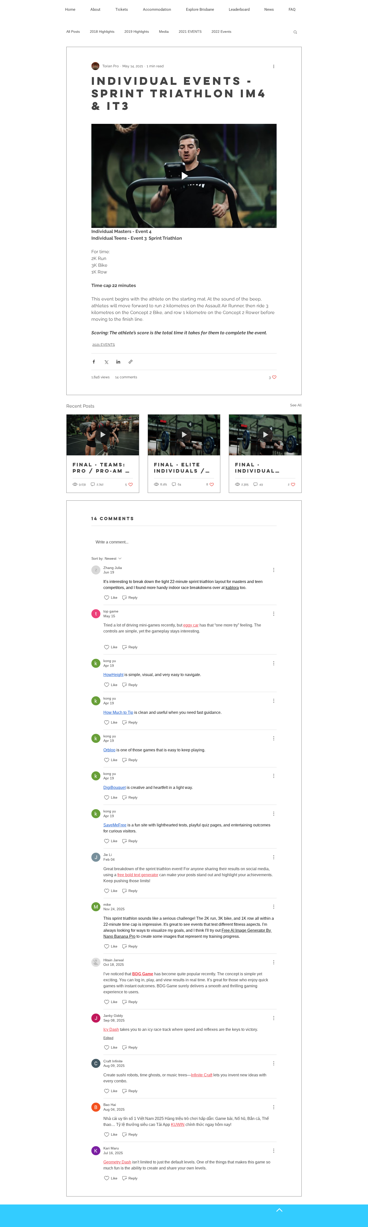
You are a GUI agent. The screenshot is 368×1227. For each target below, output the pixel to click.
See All (296, 405)
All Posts (73, 32)
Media (164, 32)
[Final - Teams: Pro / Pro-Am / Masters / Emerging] (103, 435)
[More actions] (274, 66)
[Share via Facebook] (93, 361)
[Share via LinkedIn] (118, 361)
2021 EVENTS (190, 32)
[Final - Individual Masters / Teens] (265, 435)
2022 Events (221, 32)
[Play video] (184, 176)
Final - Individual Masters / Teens (255, 467)
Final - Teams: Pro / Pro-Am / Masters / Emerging (101, 467)
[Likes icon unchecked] (106, 598)
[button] (99, 9)
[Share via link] (130, 361)
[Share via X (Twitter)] (106, 361)
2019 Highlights (136, 32)
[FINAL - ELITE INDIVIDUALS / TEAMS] (184, 435)
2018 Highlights (102, 32)
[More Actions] (274, 570)
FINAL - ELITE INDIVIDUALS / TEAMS (179, 467)
